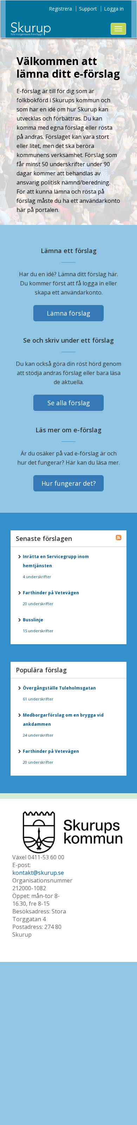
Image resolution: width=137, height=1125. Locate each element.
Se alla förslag (68, 403)
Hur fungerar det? (68, 483)
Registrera (60, 8)
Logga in (114, 8)
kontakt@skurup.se (38, 873)
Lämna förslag (68, 313)
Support (88, 8)
